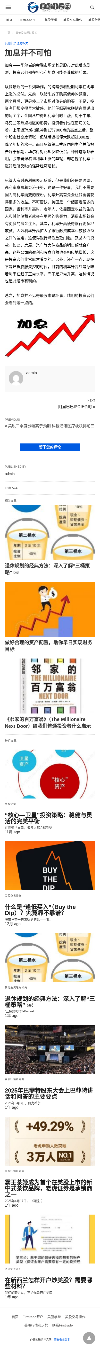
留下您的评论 (50, 447)
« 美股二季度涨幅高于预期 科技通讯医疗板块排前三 (49, 426)
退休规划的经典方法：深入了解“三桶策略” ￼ (50, 1001)
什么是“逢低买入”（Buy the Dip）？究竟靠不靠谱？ (40, 910)
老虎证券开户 (13, 1269)
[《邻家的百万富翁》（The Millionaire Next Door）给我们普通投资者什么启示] (50, 686)
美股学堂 (51, 20)
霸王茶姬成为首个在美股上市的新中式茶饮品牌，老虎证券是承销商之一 (48, 1188)
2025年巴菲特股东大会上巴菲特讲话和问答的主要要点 (49, 1093)
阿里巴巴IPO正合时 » (76, 406)
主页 (7, 32)
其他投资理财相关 (26, 32)
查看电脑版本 (62, 1339)
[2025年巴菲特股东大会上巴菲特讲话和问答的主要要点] (50, 1049)
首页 (9, 20)
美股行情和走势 (15, 1079)
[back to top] (89, 1338)
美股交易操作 (72, 20)
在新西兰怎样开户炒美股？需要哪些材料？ (48, 1283)
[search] (92, 7)
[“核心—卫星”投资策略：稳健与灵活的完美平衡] (50, 774)
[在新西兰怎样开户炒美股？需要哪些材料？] (50, 1239)
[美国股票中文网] (50, 7)
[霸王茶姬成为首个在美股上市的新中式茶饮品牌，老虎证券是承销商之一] (50, 1141)
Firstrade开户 (28, 20)
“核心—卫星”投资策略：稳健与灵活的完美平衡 (48, 818)
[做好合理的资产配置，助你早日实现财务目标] (50, 609)
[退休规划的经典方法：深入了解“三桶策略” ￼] (50, 532)
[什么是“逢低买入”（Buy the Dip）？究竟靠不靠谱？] (50, 865)
